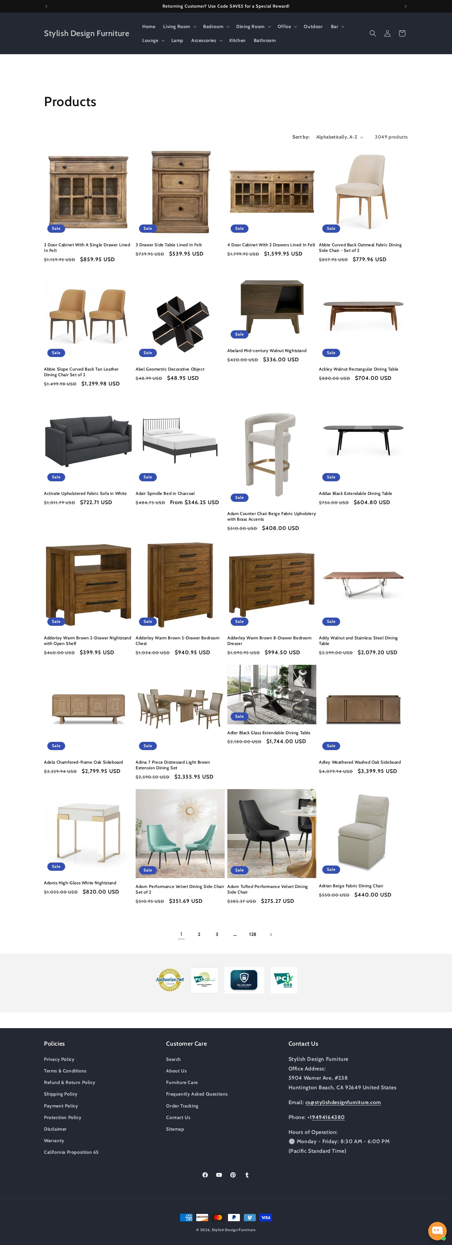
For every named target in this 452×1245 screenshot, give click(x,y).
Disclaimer (55, 1129)
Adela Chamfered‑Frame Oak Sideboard (83, 762)
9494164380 (328, 1117)
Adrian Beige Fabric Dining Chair (351, 885)
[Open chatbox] (437, 1231)
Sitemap (175, 1129)
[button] (179, 26)
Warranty (54, 1140)
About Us (176, 1070)
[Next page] (270, 934)
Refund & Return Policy (69, 1082)
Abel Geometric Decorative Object (170, 369)
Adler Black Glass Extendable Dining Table (269, 732)
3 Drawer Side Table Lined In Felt (169, 244)
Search (173, 1059)
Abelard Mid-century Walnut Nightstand (266, 350)
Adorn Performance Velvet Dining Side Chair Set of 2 (180, 889)
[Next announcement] (405, 6)
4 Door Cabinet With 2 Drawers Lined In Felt (271, 244)
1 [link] (181, 934)
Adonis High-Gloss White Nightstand (80, 882)
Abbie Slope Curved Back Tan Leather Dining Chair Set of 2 (81, 371)
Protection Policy (62, 1117)
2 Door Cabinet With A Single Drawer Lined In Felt (87, 247)
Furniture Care (182, 1082)
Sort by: (301, 137)
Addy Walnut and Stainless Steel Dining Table (358, 640)
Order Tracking (182, 1105)
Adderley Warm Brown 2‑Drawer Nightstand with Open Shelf (87, 640)
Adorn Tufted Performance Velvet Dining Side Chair (267, 889)
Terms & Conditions (65, 1070)
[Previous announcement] (46, 6)
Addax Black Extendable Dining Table (355, 493)
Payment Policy (61, 1105)
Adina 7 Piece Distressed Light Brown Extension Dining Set (173, 764)
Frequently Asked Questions (197, 1094)
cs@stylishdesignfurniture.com (343, 1102)
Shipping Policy (61, 1094)
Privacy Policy (59, 1059)
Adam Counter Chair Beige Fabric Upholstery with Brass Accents (271, 516)
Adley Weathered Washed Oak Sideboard (360, 762)
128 (252, 934)
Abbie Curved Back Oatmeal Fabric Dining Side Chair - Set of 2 (360, 247)
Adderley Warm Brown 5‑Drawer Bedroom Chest (178, 640)
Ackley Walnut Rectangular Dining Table (359, 369)
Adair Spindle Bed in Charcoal (165, 493)
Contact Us (178, 1117)
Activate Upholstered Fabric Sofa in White (85, 493)
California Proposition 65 (71, 1152)
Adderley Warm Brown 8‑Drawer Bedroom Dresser (269, 640)
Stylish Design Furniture (234, 1229)
